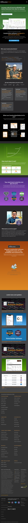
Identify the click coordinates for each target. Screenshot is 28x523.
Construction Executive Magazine (17, 474)
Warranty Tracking (3, 424)
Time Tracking (16, 403)
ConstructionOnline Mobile (18, 462)
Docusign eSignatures (4, 456)
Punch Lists (2, 420)
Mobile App (16, 460)
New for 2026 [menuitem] (3, 500)
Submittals (15, 449)
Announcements (16, 424)
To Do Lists (2, 422)
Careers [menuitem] (2, 514)
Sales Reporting (16, 437)
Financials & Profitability (4, 439)
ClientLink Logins (16, 439)
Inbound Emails (16, 422)
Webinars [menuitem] (2, 516)
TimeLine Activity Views (17, 441)
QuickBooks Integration (4, 407)
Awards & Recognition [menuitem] (4, 507)
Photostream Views (4, 451)
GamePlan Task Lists (17, 401)
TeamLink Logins (16, 426)
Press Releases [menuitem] (3, 518)
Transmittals (16, 451)
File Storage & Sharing (4, 447)
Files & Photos (3, 445)
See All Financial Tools (6, 14)
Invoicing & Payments (4, 409)
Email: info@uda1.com (23, 502)
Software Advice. (16, 482)
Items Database (3, 405)
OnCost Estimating (4, 466)
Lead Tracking (16, 432)
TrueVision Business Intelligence (6, 430)
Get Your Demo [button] (14, 40)
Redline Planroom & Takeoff (5, 460)
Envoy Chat (16, 420)
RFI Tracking (16, 447)
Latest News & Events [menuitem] (4, 505)
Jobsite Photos (3, 449)
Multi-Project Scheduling (4, 437)
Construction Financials (4, 396)
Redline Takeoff (3, 403)
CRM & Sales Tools (17, 430)
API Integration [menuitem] (3, 509)
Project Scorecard (3, 432)
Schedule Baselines (17, 405)
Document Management (17, 445)
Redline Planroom (3, 464)
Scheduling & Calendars (17, 396)
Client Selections (3, 401)
